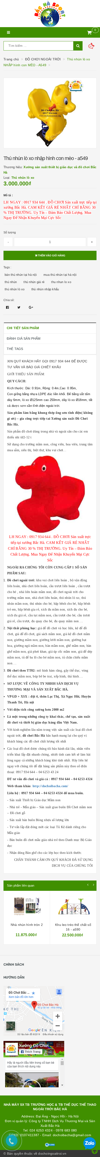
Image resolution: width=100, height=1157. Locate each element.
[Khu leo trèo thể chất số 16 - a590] (27, 907)
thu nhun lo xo (61, 282)
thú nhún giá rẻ (33, 282)
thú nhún (11, 282)
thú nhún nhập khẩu (45, 289)
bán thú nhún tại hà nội (21, 275)
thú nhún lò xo (15, 289)
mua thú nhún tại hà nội (60, 275)
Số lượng (9, 232)
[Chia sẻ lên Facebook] (8, 307)
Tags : (7, 267)
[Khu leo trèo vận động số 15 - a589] (73, 907)
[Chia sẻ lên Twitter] (19, 307)
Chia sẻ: (8, 300)
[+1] (31, 307)
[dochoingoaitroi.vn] (50, 13)
